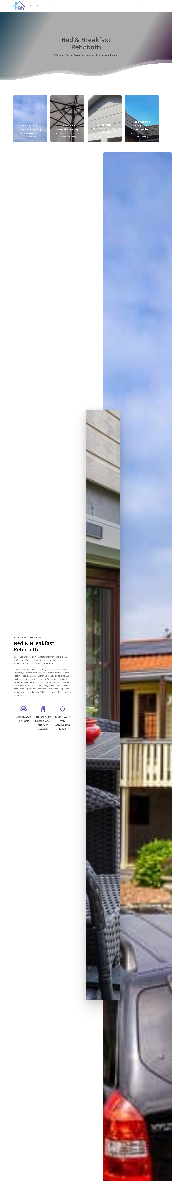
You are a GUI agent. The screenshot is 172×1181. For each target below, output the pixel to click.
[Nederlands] (138, 5)
